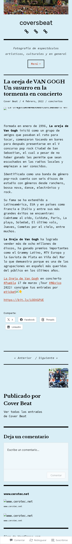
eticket (10, 292)
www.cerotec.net (13, 506)
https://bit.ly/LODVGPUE (24, 300)
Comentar (56, 475)
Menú (34, 64)
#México (55, 283)
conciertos (55, 101)
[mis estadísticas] (18, 501)
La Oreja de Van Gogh (21, 278)
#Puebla (10, 283)
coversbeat (36, 22)
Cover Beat (11, 101)
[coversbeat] (36, 7)
